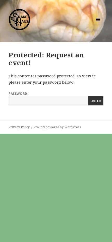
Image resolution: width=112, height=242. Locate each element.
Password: (18, 93)
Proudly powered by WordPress (57, 127)
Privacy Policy (19, 127)
